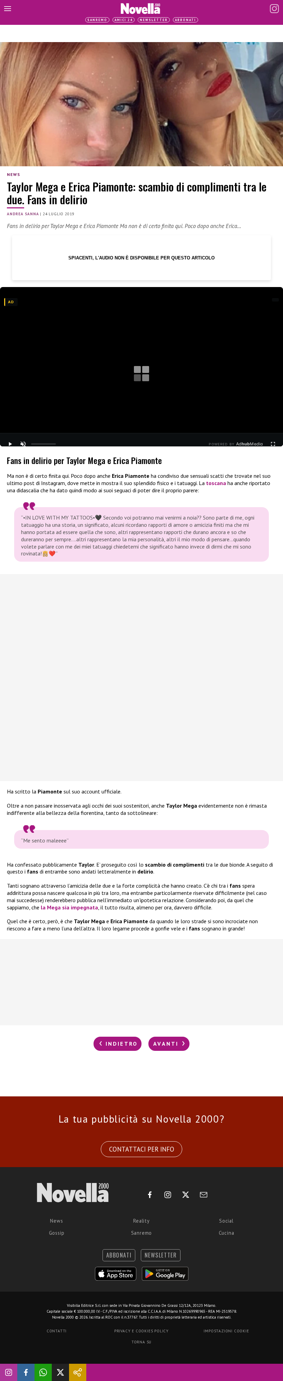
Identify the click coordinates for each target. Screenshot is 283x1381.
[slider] (43, 444)
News (13, 174)
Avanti (167, 1043)
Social (226, 1220)
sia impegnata (79, 907)
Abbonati (185, 20)
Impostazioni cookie (226, 1331)
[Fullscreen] (273, 444)
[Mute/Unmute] (23, 444)
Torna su (141, 1342)
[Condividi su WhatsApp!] (43, 1372)
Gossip (57, 1233)
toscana (216, 483)
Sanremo (97, 20)
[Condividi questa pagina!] (77, 1372)
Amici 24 (124, 20)
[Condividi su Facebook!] (26, 1372)
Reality (141, 1220)
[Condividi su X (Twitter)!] (60, 1372)
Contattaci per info (141, 1149)
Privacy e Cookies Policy (141, 1331)
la (44, 907)
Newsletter (154, 20)
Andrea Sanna (23, 213)
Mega (54, 907)
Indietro (120, 1043)
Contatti (57, 1331)
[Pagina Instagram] (274, 8)
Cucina (226, 1233)
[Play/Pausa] (10, 444)
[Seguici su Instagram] (8, 1372)
